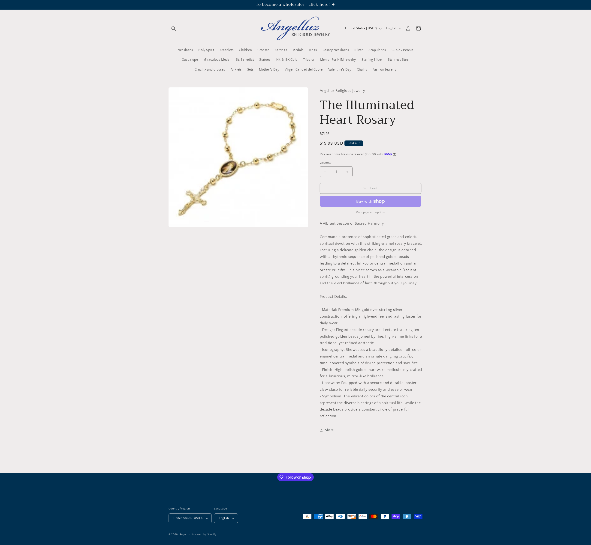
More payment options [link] (371, 212)
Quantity (326, 162)
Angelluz (185, 534)
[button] (174, 29)
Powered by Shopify (204, 534)
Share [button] (329, 430)
